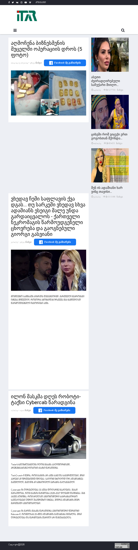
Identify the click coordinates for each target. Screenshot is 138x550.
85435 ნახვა (116, 143)
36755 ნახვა (26, 242)
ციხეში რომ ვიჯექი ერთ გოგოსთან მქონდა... (109, 136)
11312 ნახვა (25, 410)
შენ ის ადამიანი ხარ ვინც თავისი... (107, 190)
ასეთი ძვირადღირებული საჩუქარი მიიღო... (105, 81)
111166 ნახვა (115, 196)
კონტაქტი (41, 2)
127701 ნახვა (115, 90)
